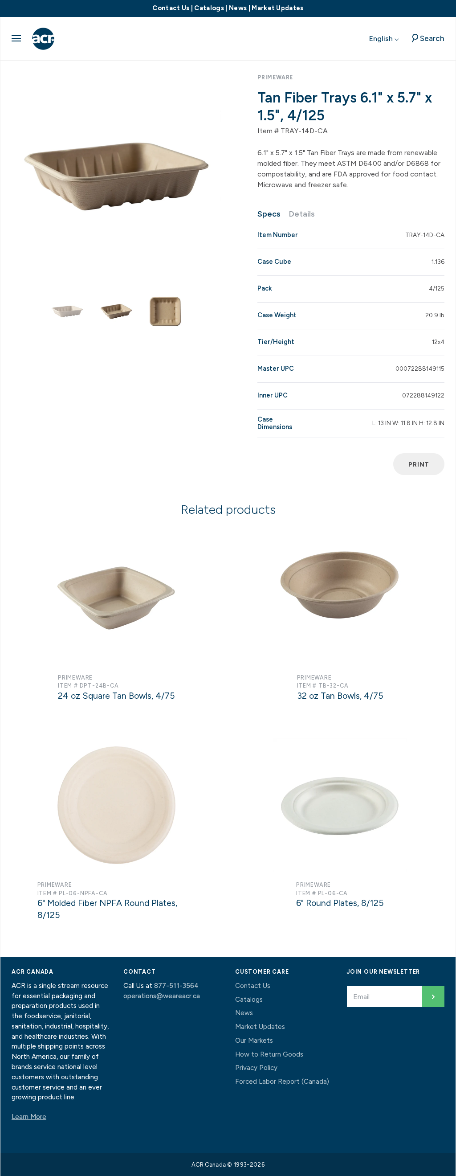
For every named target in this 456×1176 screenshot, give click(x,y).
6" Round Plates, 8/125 (339, 903)
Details (302, 214)
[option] (116, 176)
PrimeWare (275, 77)
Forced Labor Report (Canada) (282, 1082)
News (238, 8)
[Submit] (433, 996)
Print (418, 464)
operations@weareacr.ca (161, 996)
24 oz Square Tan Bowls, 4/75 (116, 696)
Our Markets (254, 1041)
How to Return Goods (269, 1054)
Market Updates (277, 8)
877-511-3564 (176, 986)
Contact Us (170, 8)
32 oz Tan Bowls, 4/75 (340, 696)
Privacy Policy (256, 1068)
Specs (269, 214)
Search (432, 38)
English (382, 38)
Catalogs (209, 8)
